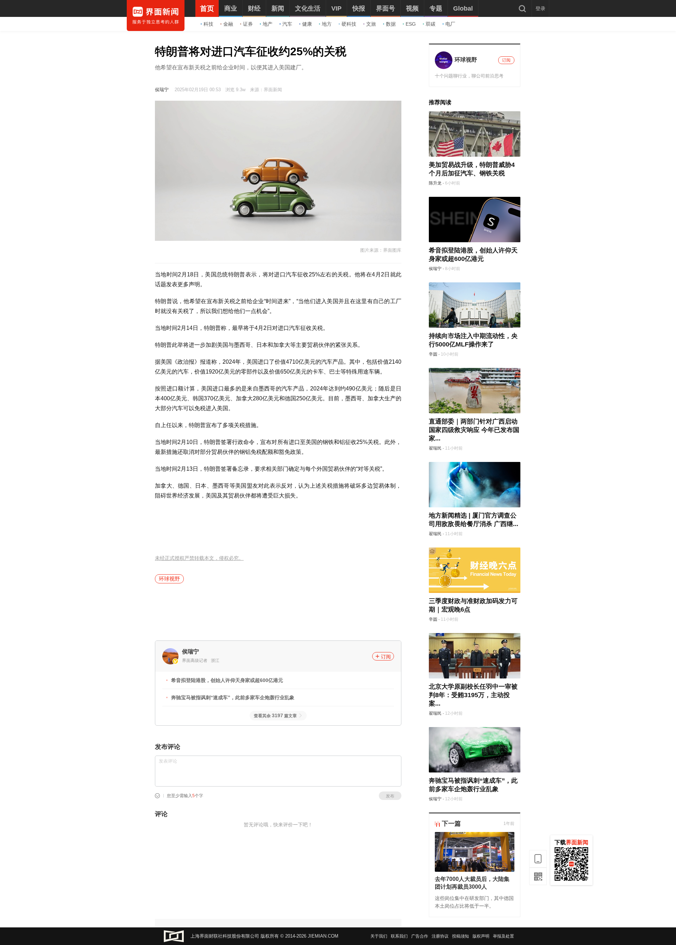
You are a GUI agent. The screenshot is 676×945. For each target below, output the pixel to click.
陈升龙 (435, 183)
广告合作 (419, 936)
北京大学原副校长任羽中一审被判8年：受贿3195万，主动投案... (473, 695)
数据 (391, 24)
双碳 (431, 24)
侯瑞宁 (162, 89)
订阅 (386, 656)
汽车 (287, 24)
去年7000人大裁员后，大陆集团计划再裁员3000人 (472, 883)
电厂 (450, 24)
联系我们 (399, 936)
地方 (327, 24)
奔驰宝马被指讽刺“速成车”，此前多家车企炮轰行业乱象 (232, 697)
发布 (390, 796)
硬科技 (349, 24)
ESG (411, 24)
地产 (268, 24)
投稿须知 (460, 936)
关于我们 (378, 936)
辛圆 (433, 354)
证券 (248, 24)
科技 (208, 24)
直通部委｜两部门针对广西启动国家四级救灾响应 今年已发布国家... (474, 430)
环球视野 (169, 579)
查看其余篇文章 (275, 715)
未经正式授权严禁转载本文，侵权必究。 (199, 558)
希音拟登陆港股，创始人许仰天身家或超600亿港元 (227, 680)
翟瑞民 (435, 448)
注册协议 (440, 936)
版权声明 (480, 936)
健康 (307, 24)
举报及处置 (503, 936)
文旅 (371, 24)
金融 (228, 24)
